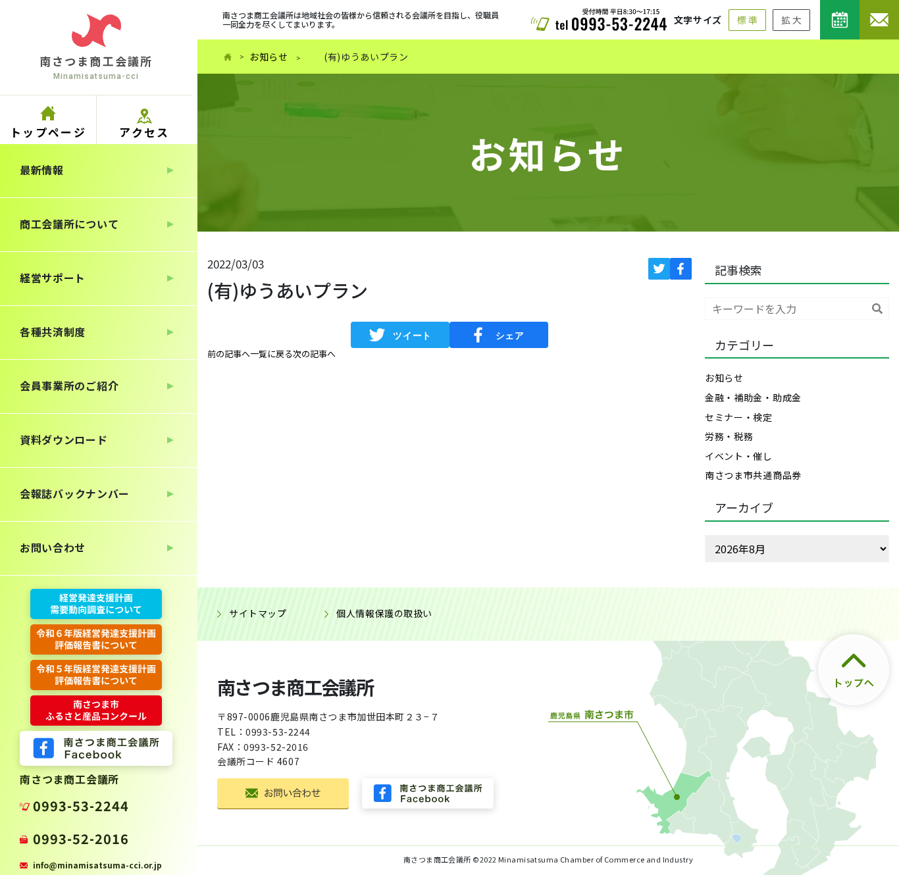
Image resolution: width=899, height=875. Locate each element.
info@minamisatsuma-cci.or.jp (97, 864)
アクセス (144, 132)
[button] (228, 354)
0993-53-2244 (81, 805)
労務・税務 (729, 436)
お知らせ (268, 56)
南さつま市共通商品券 (753, 475)
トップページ (48, 132)
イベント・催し (739, 456)
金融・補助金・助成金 (753, 397)
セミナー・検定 (739, 417)
